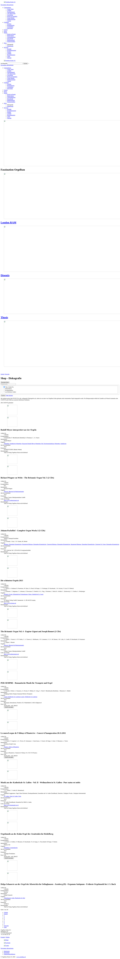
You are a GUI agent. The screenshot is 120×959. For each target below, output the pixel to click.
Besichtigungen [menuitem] (11, 55)
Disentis (5, 275)
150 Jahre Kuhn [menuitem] (11, 13)
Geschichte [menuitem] (10, 15)
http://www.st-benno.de (10, 603)
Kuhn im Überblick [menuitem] (12, 16)
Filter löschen (9, 395)
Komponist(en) (9, 390)
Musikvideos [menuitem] (10, 35)
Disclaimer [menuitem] (6, 952)
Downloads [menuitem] (10, 38)
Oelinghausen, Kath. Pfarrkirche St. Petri (14, 898)
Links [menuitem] (8, 56)
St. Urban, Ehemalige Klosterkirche (110, 544)
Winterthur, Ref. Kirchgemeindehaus (45, 443)
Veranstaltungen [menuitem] (11, 37)
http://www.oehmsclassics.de (11, 500)
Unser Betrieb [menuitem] (10, 18)
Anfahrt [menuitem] (9, 53)
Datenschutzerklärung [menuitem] (9, 954)
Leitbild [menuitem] (9, 10)
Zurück (2, 374)
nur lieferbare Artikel (10, 392)
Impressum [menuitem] (7, 951)
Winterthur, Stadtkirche (10, 443)
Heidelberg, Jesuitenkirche (11, 847)
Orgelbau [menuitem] (6, 22)
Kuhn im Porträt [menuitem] (11, 34)
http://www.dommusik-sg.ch (11, 805)
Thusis (4, 317)
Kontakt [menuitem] (9, 49)
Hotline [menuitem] (9, 52)
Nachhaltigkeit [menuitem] (11, 12)
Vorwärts (7, 374)
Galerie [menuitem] (9, 21)
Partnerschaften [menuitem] (11, 41)
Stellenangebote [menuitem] (11, 19)
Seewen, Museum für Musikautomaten (14, 491)
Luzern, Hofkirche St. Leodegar (12, 696)
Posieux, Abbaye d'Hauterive (11, 747)
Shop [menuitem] (5, 43)
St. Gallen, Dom (8, 796)
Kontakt (3, 937)
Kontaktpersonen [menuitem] (11, 50)
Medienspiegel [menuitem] (11, 40)
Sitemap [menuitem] (9, 57)
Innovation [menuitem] (10, 28)
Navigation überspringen (7, 4)
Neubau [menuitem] (9, 24)
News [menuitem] (5, 31)
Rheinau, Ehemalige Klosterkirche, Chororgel (40, 544)
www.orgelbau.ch (21, 957)
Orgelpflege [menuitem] (10, 26)
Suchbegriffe (4, 63)
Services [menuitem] (6, 47)
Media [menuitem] (5, 32)
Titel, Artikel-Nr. (9, 387)
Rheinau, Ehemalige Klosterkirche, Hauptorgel (16, 544)
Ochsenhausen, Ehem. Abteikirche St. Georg (31, 594)
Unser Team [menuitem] (10, 9)
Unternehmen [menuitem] (7, 7)
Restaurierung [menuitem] (10, 25)
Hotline (8, 937)
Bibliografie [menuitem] (10, 46)
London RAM (8, 222)
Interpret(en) (8, 388)
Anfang (6, 912)
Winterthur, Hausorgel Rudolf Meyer (25, 443)
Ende (5, 927)
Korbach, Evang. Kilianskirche (12, 594)
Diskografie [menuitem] (10, 44)
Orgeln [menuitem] (6, 29)
